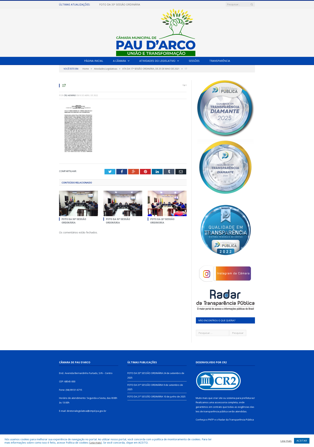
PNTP (211, 419)
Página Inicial (93, 60)
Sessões (194, 60)
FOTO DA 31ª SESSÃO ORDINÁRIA (119, 4)
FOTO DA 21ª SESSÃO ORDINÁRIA (162, 220)
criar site (218, 398)
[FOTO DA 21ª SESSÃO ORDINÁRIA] (167, 203)
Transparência (219, 60)
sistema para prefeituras (240, 398)
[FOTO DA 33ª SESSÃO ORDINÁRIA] (78, 203)
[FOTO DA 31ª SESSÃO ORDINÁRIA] (122, 203)
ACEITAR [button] (302, 440)
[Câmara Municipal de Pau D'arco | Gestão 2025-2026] (157, 31)
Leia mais (95, 442)
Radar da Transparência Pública (236, 419)
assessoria (221, 402)
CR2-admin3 (70, 95)
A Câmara (119, 60)
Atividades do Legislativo (157, 60)
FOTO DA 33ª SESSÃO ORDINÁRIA (74, 220)
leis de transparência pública (212, 411)
